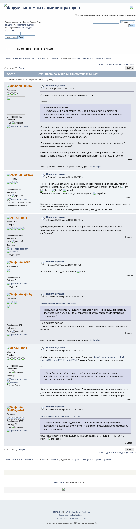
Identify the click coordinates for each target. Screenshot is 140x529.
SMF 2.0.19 (58, 512)
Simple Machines (83, 512)
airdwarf (29, 174)
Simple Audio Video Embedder (71, 515)
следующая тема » (127, 64)
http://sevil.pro (95, 167)
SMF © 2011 (69, 512)
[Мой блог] (12, 252)
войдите (8, 25)
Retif (79, 58)
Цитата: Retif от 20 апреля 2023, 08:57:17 (60, 304)
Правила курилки (55, 85)
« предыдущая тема (108, 64)
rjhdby (28, 85)
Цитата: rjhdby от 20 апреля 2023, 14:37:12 (60, 416)
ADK (27, 262)
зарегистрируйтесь (25, 25)
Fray (74, 58)
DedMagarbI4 (15, 410)
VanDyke (87, 58)
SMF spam (59, 482)
